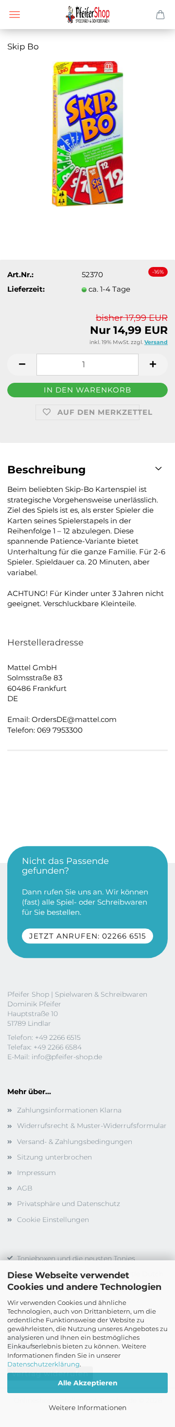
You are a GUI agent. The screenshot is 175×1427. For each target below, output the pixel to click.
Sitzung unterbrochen (54, 1157)
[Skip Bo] (87, 133)
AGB (25, 1188)
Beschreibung (46, 469)
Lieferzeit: (26, 289)
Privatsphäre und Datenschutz (68, 1203)
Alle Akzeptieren (88, 1383)
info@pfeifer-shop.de (67, 1056)
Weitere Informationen (87, 1407)
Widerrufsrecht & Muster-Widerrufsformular (92, 1125)
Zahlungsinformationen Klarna (69, 1110)
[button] (21, 365)
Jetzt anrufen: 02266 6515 (87, 936)
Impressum (36, 1172)
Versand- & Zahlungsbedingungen (74, 1141)
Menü (14, 14)
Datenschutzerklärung (43, 1364)
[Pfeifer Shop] (87, 14)
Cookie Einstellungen (53, 1219)
